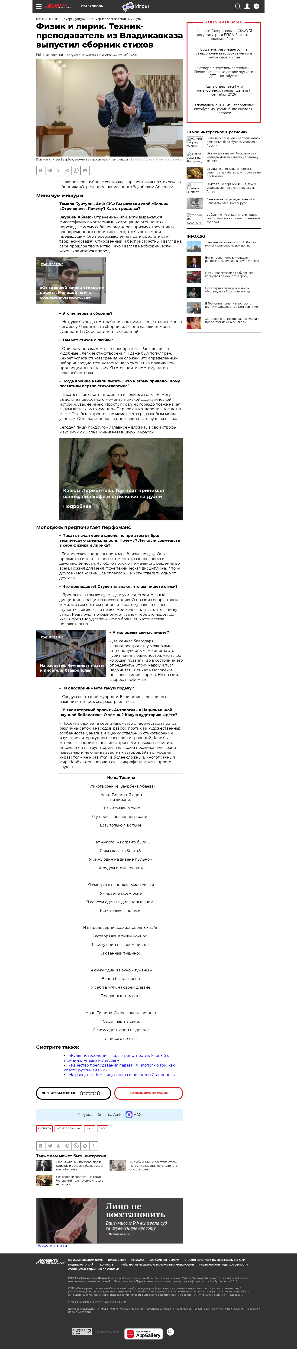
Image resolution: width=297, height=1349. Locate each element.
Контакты (107, 1264)
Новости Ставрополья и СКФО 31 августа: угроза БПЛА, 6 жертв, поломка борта (224, 35)
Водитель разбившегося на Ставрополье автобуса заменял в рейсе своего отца (223, 53)
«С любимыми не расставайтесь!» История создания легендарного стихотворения (153, 1165)
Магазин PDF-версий (164, 1260)
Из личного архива (168, 159)
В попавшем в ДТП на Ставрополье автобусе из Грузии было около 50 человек (224, 109)
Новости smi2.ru (51, 1245)
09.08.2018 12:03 (47, 19)
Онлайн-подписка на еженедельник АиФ (214, 1260)
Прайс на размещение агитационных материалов (156, 1264)
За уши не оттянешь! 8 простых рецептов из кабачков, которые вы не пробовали (234, 172)
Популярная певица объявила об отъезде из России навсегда (227, 290)
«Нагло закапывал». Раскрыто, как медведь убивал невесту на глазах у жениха (232, 157)
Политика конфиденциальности (223, 1264)
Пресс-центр (117, 1260)
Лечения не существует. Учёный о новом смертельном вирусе (231, 201)
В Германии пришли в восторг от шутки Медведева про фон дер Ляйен (232, 305)
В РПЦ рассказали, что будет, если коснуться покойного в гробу (230, 274)
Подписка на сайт (81, 1264)
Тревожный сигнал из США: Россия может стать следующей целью (231, 244)
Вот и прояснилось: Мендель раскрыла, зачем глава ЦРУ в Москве (232, 259)
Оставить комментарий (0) (148, 1093)
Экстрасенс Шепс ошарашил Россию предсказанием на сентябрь (232, 320)
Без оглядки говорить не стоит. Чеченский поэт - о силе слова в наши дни (79, 1180)
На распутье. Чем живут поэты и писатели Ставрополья (123, 1075)
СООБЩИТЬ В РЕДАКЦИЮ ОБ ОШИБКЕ (93, 1269)
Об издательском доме (85, 1260)
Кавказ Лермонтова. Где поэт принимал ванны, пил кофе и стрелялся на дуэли (113, 493)
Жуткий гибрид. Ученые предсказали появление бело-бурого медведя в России (234, 141)
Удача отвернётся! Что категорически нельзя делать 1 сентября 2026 (223, 90)
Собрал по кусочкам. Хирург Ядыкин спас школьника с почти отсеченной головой (233, 218)
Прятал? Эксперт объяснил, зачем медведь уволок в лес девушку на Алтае (231, 187)
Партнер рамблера (108, 1331)
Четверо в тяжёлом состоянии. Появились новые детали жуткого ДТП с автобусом (223, 72)
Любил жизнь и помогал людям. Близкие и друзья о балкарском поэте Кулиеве (79, 1165)
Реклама (137, 1260)
